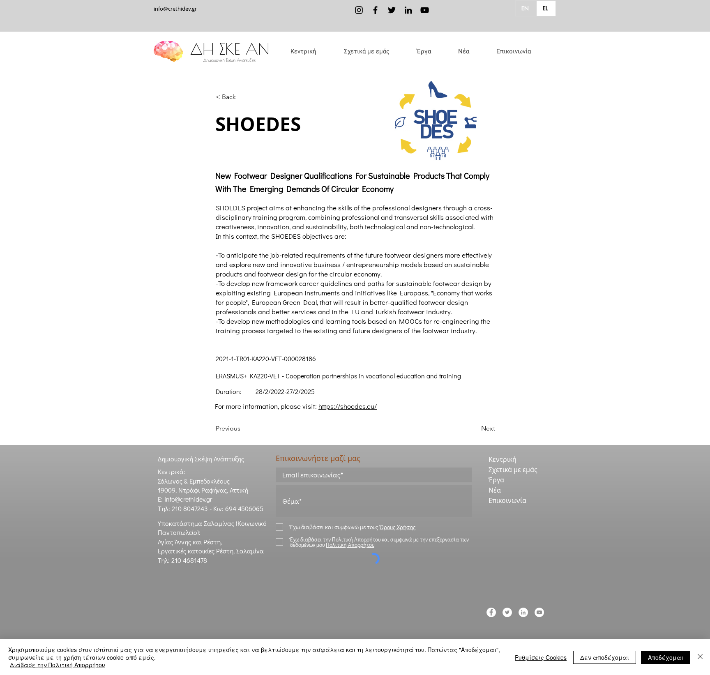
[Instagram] (359, 10)
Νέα (495, 490)
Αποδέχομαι (665, 657)
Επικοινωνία (507, 500)
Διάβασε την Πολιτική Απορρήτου (57, 665)
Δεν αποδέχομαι (604, 657)
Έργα (496, 479)
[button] (366, 51)
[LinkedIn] (408, 10)
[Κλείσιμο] (700, 657)
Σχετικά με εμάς (513, 469)
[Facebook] (375, 10)
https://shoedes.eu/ (347, 406)
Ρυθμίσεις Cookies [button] (541, 657)
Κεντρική (502, 459)
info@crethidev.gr (175, 8)
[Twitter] (392, 10)
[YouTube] (425, 10)
